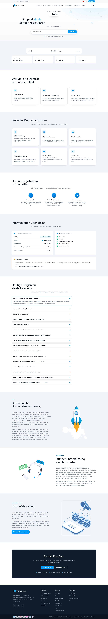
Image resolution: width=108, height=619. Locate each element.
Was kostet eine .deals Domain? (22, 309)
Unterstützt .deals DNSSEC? (21, 324)
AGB (70, 600)
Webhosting (46, 5)
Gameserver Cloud (58, 5)
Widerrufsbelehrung (74, 598)
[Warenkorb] (93, 5)
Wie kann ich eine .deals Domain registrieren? (26, 298)
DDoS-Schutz (58, 605)
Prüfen (73, 31)
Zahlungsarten (58, 603)
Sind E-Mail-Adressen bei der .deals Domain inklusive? (28, 361)
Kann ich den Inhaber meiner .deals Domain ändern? (28, 330)
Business (76, 5)
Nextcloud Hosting (45, 603)
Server (38, 5)
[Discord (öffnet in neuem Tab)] (22, 605)
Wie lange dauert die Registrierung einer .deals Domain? (29, 345)
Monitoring (68, 5)
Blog (14, 1)
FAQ (56, 608)
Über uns (57, 593)
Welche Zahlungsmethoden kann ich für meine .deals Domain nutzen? (33, 377)
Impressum (72, 593)
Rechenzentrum (20, 1)
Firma (83, 5)
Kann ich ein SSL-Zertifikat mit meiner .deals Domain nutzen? (30, 382)
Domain (54, 11)
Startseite (49, 11)
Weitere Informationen (19, 532)
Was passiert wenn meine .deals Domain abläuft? (27, 351)
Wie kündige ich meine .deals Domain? (24, 367)
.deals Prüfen (48, 567)
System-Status (59, 610)
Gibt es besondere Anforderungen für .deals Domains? (29, 340)
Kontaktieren (61, 567)
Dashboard (91, 1)
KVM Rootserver (45, 595)
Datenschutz (72, 595)
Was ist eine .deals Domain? (21, 314)
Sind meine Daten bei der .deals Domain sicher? (27, 372)
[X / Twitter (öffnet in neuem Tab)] (18, 605)
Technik (26, 1)
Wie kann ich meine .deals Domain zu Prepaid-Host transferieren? (32, 335)
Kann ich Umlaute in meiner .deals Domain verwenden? (29, 319)
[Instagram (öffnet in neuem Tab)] (14, 605)
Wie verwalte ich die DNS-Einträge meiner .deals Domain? (29, 356)
